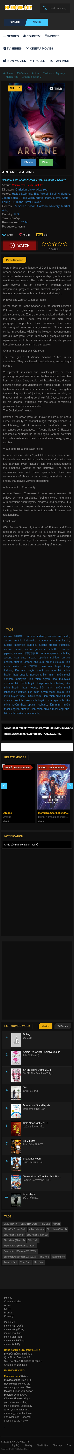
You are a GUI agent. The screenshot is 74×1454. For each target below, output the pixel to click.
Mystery (54, 206)
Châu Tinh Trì (10, 1224)
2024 (24, 222)
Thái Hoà (44, 1256)
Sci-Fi (7, 1308)
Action (32, 206)
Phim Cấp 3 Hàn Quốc (15, 1229)
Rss (69, 1445)
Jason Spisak (10, 197)
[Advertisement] (37, 586)
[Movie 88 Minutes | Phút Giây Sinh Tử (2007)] (17, 1146)
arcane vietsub (55, 661)
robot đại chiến (36, 1229)
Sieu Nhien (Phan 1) (57, 1229)
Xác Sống (39, 1262)
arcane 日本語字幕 (26, 653)
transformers (58, 1256)
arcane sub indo (58, 636)
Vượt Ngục (25, 1262)
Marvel (56, 1224)
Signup (15, 22)
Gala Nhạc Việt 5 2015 (35, 1123)
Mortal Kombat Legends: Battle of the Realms (54, 813)
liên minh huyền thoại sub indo (35, 670)
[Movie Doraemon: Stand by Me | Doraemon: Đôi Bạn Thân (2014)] (17, 1111)
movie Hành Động (14, 1340)
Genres (12, 36)
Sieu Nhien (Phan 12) (14, 1240)
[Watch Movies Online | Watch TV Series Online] (19, 7)
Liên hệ (28, 1445)
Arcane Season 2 (32, 76)
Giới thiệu (42, 1445)
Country (33, 36)
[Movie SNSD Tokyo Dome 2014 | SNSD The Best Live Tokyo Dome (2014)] (17, 1075)
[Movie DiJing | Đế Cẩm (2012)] (17, 1040)
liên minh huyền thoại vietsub (21, 713)
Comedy (9, 1316)
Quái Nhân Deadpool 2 (17, 1357)
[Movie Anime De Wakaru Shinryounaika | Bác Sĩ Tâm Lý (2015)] (17, 1057)
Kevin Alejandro (60, 193)
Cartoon (42, 206)
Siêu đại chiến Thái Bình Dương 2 (23, 1361)
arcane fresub (13, 649)
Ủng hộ (15, 1445)
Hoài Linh (45, 1224)
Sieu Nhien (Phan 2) (14, 1234)
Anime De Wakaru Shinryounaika (41, 1052)
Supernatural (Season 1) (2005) (19, 1245)
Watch (45, 162)
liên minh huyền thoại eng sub (50, 708)
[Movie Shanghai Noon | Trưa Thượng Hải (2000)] (17, 1164)
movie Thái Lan (12, 1333)
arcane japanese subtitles (42, 649)
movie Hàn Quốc (13, 1325)
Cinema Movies (41, 48)
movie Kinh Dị (12, 1344)
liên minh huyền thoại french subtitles (39, 683)
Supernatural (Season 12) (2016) (20, 1256)
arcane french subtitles (54, 644)
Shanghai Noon (32, 1158)
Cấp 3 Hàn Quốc (29, 1224)
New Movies (16, 60)
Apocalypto (29, 1194)
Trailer (38, 60)
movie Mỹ (9, 1322)
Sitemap (57, 1445)
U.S (16, 214)
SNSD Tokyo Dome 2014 (37, 1069)
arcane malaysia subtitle (20, 644)
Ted (25, 1087)
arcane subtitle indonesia (19, 640)
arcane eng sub (34, 661)
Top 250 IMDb (59, 60)
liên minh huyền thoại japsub (46, 691)
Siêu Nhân (33, 1240)
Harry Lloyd (52, 197)
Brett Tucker (33, 201)
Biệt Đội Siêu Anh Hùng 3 (18, 1353)
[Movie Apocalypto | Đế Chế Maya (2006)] (17, 1200)
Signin (37, 22)
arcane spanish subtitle (55, 653)
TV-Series (14, 48)
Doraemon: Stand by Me (36, 1105)
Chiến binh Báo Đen (15, 1364)
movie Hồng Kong (14, 1329)
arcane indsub (36, 636)
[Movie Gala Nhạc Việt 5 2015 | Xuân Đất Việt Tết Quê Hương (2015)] (17, 1128)
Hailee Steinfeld (22, 193)
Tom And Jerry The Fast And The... (42, 1176)
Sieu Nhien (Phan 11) (37, 1234)
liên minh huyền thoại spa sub (44, 700)
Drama (8, 1312)
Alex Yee (41, 189)
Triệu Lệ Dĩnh (10, 1262)
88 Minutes (29, 1141)
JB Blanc (17, 201)
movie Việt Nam (13, 1336)
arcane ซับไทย (14, 636)
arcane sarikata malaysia (53, 640)
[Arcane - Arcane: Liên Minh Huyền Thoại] (18, 787)
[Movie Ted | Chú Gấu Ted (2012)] (17, 1093)
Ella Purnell (41, 193)
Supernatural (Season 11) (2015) (20, 1251)
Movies (53, 36)
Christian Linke (25, 189)
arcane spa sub (14, 657)
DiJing (26, 1034)
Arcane (7, 813)
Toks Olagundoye (32, 197)
